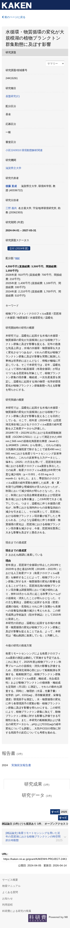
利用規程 (7, 904)
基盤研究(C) (13, 96)
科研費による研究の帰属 (16, 910)
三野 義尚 (11, 208)
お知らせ (7, 898)
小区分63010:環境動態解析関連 (24, 150)
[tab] (37, 784)
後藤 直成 (11, 186)
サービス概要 (10, 879)
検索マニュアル (11, 885)
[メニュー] (65, 4)
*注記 (17, 258)
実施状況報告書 (21, 765)
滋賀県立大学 (13, 168)
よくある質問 (10, 892)
